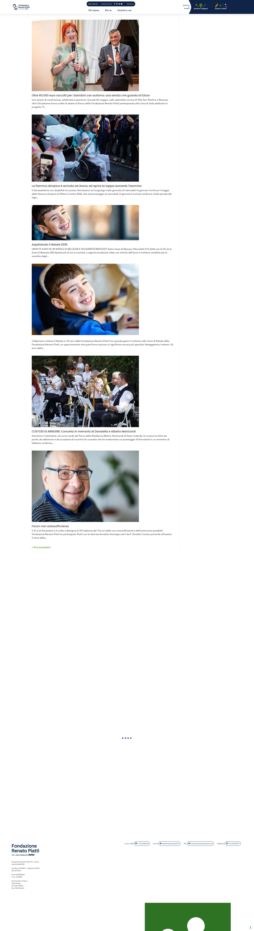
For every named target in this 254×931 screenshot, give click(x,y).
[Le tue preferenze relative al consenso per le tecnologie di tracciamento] (250, 927)
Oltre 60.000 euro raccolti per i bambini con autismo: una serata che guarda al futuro (91, 95)
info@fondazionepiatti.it (170, 843)
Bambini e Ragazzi (201, 8)
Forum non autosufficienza (50, 526)
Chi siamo (93, 10)
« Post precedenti (41, 547)
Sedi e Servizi (93, 4)
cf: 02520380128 (143, 843)
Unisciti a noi (124, 10)
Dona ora (130, 4)
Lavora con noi (106, 4)
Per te (108, 10)
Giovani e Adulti (220, 8)
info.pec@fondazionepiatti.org (201, 843)
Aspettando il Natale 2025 (49, 245)
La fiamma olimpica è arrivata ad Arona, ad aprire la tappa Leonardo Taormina (87, 186)
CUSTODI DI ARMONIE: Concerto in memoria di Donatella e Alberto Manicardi (84, 431)
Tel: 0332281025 (233, 843)
